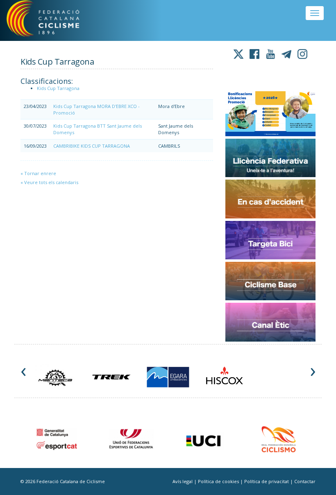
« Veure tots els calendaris (49, 182)
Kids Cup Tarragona (58, 88)
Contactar (305, 481)
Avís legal (183, 481)
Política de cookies (219, 481)
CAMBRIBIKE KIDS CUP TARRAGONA (91, 146)
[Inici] (53, 20)
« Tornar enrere (38, 173)
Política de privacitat (267, 481)
